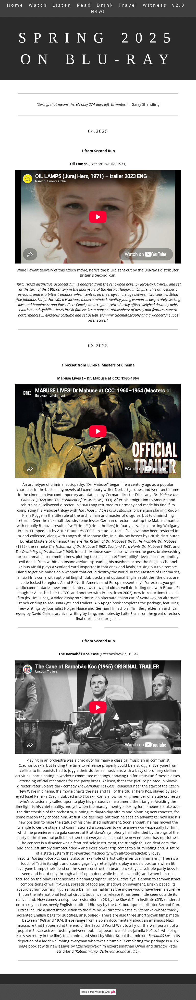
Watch (38, 5)
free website (97, 991)
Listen (62, 5)
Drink (105, 5)
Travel (128, 5)
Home (15, 5)
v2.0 (178, 5)
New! (98, 11)
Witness (155, 5)
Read (84, 5)
